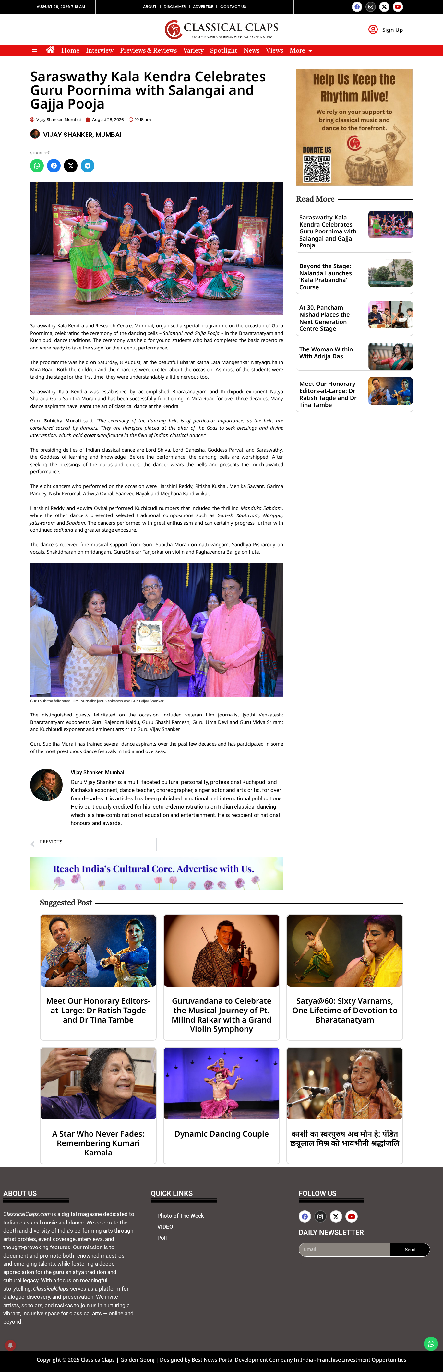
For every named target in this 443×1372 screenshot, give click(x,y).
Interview (100, 51)
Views (274, 51)
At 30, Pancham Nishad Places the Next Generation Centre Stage (324, 317)
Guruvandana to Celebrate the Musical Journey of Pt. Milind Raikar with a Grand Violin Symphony (221, 1014)
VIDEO (165, 1227)
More (297, 51)
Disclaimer (175, 6)
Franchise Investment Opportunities (361, 1359)
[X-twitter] (384, 7)
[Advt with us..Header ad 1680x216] (156, 888)
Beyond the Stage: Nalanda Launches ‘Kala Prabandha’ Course (325, 276)
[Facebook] (357, 7)
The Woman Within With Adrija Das (326, 352)
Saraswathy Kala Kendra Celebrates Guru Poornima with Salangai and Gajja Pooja (327, 231)
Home (70, 51)
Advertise (203, 6)
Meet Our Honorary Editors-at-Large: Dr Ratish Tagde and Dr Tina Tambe (328, 394)
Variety (193, 51)
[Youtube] (398, 7)
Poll (162, 1238)
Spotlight (223, 51)
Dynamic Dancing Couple (221, 1133)
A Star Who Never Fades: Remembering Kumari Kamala (98, 1143)
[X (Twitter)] (71, 165)
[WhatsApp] (37, 165)
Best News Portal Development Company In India (253, 1359)
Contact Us (233, 6)
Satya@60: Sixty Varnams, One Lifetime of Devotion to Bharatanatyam (345, 1010)
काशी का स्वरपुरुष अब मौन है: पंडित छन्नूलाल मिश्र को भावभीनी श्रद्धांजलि (344, 1138)
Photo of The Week (180, 1215)
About (150, 6)
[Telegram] (87, 165)
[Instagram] (370, 7)
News (251, 51)
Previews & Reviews (148, 51)
